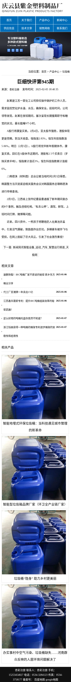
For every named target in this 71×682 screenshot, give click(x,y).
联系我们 (62, 28)
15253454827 (16, 674)
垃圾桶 (66, 71)
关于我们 (26, 20)
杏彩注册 (14, 89)
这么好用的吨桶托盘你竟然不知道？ (23, 318)
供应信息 (9, 28)
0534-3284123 (40, 674)
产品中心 (44, 20)
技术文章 (26, 28)
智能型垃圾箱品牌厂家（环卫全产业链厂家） (35, 504)
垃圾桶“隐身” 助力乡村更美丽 (35, 578)
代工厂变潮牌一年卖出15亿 (18, 292)
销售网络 (44, 28)
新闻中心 (62, 20)
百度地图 (39, 679)
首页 (9, 20)
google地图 (52, 679)
